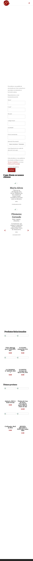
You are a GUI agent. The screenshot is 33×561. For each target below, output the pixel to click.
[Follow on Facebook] (16, 531)
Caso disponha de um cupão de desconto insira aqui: (15, 149)
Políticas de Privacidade (14, 164)
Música (11, 53)
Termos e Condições (13, 162)
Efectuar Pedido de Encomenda (16, 71)
